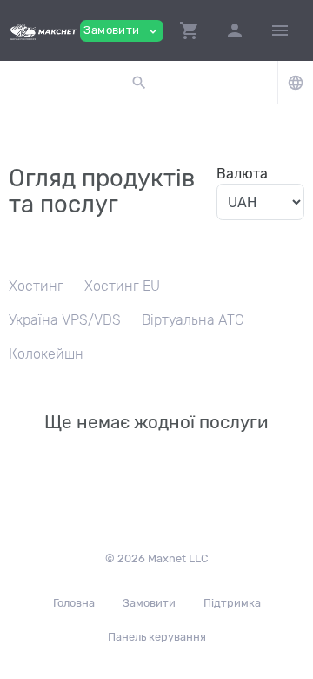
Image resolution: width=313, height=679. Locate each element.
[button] (189, 30)
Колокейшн (46, 354)
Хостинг (36, 286)
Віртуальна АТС (192, 320)
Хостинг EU (122, 286)
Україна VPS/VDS (65, 320)
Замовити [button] (121, 31)
